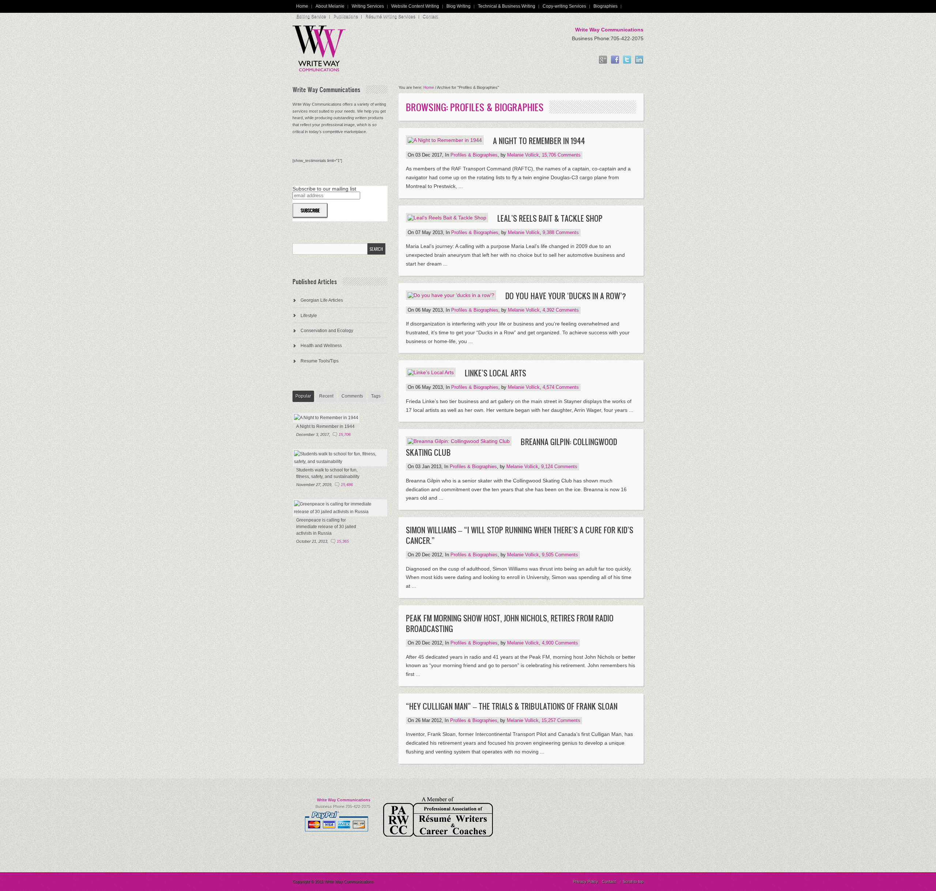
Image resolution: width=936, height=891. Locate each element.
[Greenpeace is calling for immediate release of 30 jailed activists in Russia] (340, 511)
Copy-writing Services (564, 6)
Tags (376, 396)
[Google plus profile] (603, 60)
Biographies (605, 6)
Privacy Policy (585, 881)
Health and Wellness (321, 345)
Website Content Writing (415, 6)
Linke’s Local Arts (495, 373)
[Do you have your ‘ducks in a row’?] (451, 295)
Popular (303, 396)
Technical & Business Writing (506, 6)
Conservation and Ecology (327, 330)
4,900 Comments (560, 643)
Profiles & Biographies (474, 155)
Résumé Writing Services (390, 16)
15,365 (343, 541)
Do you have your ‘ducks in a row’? (565, 295)
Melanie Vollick (523, 155)
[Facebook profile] (615, 60)
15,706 (345, 434)
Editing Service (311, 16)
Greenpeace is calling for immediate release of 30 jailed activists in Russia (326, 527)
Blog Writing (458, 6)
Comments (352, 396)
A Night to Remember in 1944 (539, 140)
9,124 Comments (559, 466)
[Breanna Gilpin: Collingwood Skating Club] (459, 441)
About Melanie (330, 6)
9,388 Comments (561, 232)
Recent (326, 396)
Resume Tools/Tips (320, 361)
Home (302, 6)
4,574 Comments (561, 387)
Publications (345, 16)
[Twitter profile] (627, 60)
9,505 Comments (560, 554)
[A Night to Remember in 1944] (445, 140)
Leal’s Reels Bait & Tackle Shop (550, 218)
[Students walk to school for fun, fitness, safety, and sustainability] (340, 461)
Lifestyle (309, 315)
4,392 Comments (561, 310)
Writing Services (368, 6)
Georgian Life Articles (322, 300)
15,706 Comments (561, 155)
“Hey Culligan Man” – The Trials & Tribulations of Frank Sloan (512, 706)
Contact (430, 16)
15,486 (347, 484)
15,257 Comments (560, 720)
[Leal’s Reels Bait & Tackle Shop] (447, 217)
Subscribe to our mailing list (324, 189)
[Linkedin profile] (639, 60)
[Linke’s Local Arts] (431, 372)
